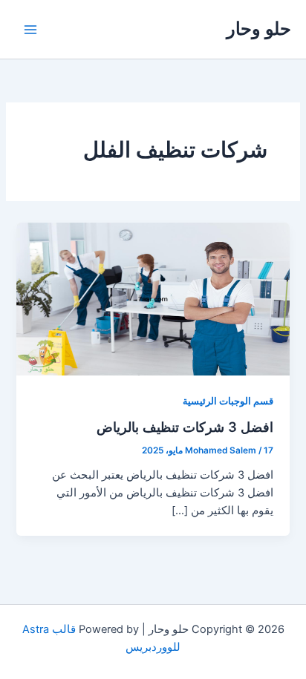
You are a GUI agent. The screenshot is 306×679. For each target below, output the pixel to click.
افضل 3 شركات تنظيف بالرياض (185, 427)
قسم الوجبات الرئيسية (228, 401)
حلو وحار (259, 28)
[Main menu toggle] (30, 29)
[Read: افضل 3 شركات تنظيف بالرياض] (152, 298)
